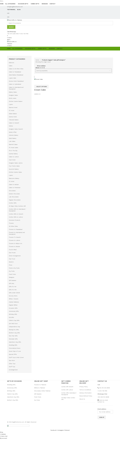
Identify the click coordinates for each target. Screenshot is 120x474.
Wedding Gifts (13, 345)
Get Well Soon (13, 323)
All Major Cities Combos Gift (17, 206)
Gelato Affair (13, 132)
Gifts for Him (13, 289)
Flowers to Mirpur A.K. (15, 243)
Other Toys (12, 363)
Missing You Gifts (14, 329)
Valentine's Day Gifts (15, 342)
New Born (12, 360)
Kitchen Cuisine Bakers (15, 101)
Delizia (11, 126)
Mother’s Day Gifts (12, 400)
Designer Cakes (13, 95)
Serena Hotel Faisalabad (16, 81)
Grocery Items (13, 296)
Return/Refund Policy (85, 396)
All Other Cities (13, 226)
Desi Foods (12, 252)
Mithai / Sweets (13, 299)
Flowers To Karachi (15, 237)
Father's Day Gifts (14, 320)
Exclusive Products (14, 220)
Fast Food (12, 259)
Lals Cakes (12, 141)
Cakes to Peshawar (14, 187)
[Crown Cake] (38, 79)
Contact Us (101, 402)
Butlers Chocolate (14, 193)
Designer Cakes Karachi (16, 129)
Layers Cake (12, 78)
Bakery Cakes (13, 92)
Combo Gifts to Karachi (16, 214)
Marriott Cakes (13, 144)
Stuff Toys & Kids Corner (16, 357)
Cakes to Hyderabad (15, 84)
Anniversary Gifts (14, 311)
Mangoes (11, 277)
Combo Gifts (12, 203)
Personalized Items (14, 348)
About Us (82, 399)
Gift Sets (11, 283)
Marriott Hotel (13, 107)
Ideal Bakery (12, 138)
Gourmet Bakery (14, 169)
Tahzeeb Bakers (13, 119)
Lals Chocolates (14, 197)
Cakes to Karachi (14, 123)
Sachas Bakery (13, 153)
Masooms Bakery (14, 178)
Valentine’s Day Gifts (13, 397)
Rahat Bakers (13, 113)
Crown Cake (40, 90)
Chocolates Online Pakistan (42, 391)
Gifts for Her (12, 286)
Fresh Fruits (12, 274)
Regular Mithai (13, 305)
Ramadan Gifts (13, 339)
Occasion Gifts (13, 308)
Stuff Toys (12, 366)
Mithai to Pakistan (39, 388)
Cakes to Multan (14, 184)
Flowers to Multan (14, 246)
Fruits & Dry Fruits (14, 268)
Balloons (11, 62)
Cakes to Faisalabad (15, 72)
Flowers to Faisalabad (15, 229)
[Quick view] (36, 82)
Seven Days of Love (15, 351)
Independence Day (14, 326)
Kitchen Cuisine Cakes (15, 172)
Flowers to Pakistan (40, 384)
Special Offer (13, 354)
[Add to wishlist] (41, 82)
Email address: (102, 409)
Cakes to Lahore (14, 156)
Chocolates (12, 190)
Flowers (11, 223)
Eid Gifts (11, 317)
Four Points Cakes (14, 166)
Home (38, 60)
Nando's (11, 262)
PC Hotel (11, 110)
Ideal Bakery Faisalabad (16, 75)
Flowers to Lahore (14, 240)
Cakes (10, 65)
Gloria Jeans (12, 98)
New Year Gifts (13, 336)
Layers (11, 104)
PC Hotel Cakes (13, 147)
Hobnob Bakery (13, 135)
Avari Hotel (12, 160)
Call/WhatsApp (11, 31)
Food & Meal (13, 249)
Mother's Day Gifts (14, 332)
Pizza (10, 265)
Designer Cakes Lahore (15, 163)
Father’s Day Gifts (12, 394)
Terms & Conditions (85, 389)
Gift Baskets (12, 280)
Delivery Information (85, 393)
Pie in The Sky (13, 150)
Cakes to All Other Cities (16, 68)
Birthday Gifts (13, 314)
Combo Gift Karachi (67, 386)
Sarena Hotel (13, 116)
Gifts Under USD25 (14, 292)
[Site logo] (14, 20)
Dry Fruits (12, 271)
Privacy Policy (83, 386)
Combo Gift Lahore (67, 389)
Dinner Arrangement (15, 255)
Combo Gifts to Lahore (16, 217)
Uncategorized (13, 369)
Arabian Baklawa (14, 302)
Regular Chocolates (15, 200)
